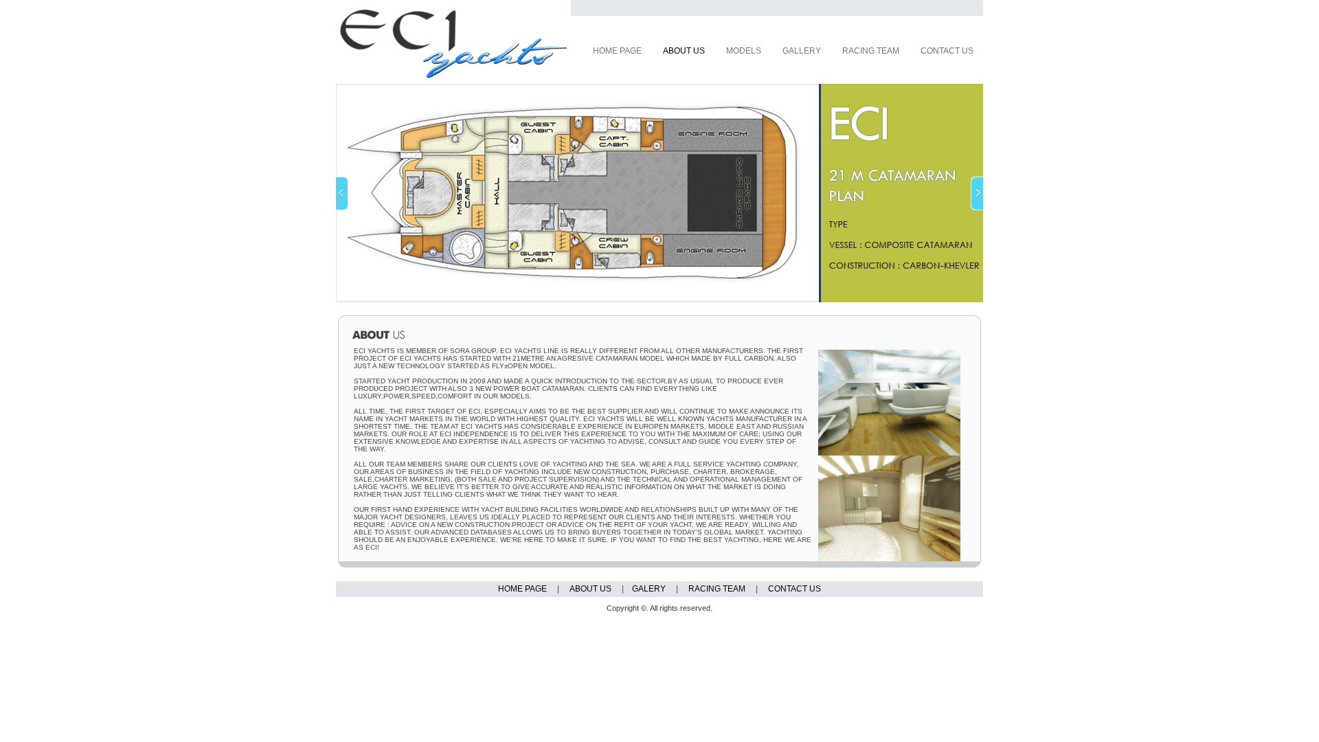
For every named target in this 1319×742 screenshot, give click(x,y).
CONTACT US (794, 589)
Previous (342, 193)
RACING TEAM (716, 589)
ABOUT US (590, 589)
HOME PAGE (522, 589)
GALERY (649, 589)
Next (977, 193)
